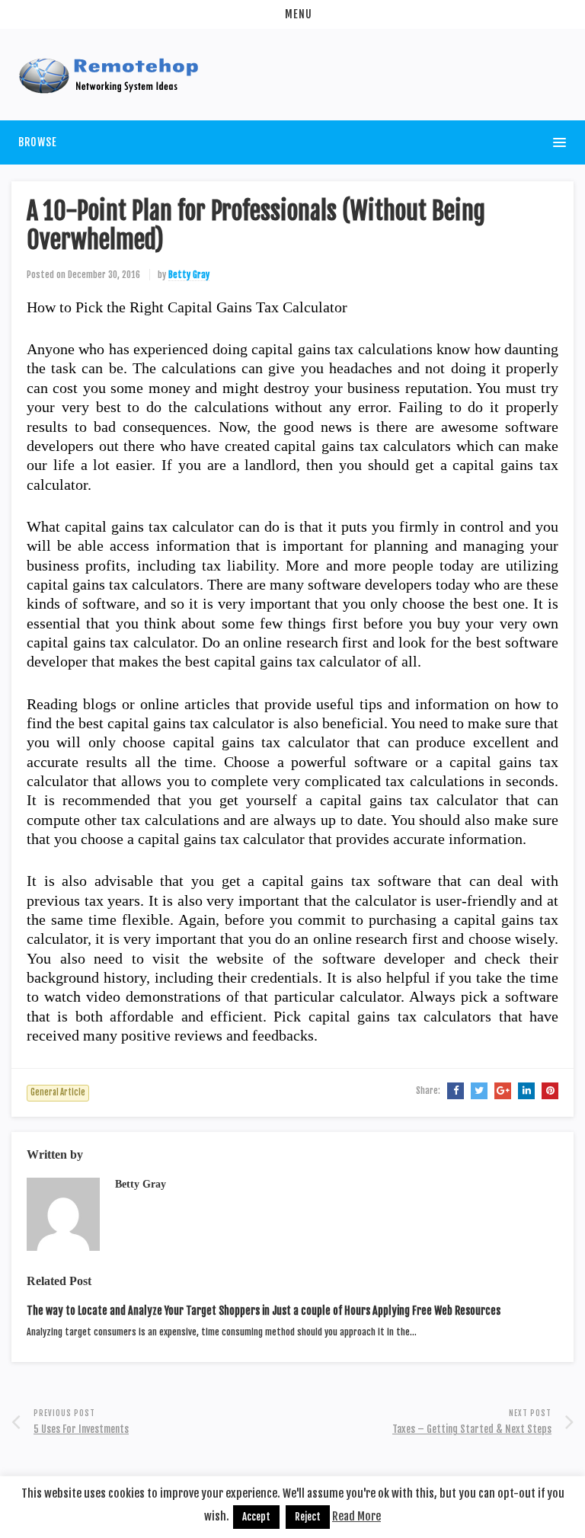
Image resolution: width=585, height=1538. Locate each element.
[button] (292, 14)
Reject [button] (308, 1517)
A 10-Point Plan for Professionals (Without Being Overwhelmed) (256, 225)
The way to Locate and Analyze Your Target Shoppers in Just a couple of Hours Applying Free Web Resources (263, 1310)
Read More (356, 1516)
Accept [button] (256, 1517)
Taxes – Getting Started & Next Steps (471, 1429)
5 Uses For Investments (81, 1429)
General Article (57, 1092)
